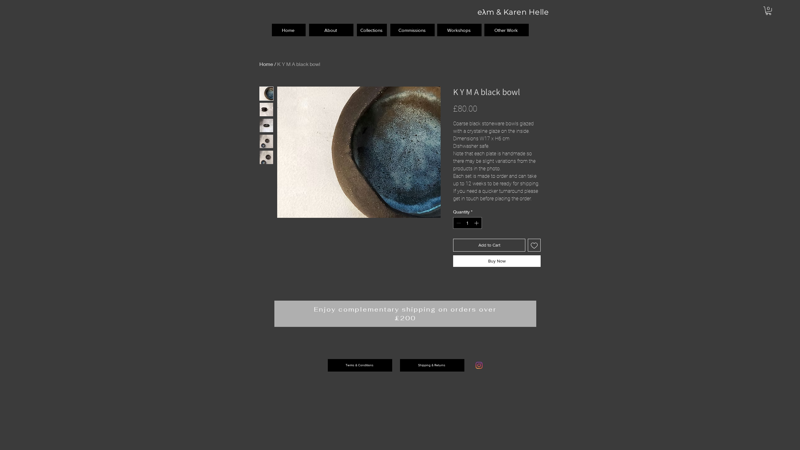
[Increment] (477, 223)
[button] (768, 11)
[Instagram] (479, 365)
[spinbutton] (467, 223)
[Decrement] (458, 223)
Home (266, 64)
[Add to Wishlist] (534, 245)
